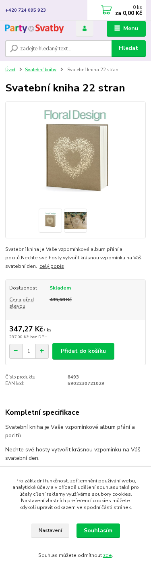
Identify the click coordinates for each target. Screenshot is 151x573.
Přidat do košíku (83, 351)
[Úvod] (34, 28)
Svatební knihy (40, 70)
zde (107, 555)
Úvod (10, 70)
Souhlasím (98, 530)
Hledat (128, 48)
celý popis (51, 266)
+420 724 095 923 (25, 10)
